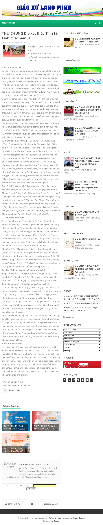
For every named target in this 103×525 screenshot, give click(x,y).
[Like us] (91, 23)
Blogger (57, 521)
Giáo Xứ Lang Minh (53, 518)
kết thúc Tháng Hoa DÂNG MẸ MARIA (82, 303)
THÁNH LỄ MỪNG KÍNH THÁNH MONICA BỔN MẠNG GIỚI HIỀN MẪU (88, 110)
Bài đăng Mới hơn (12, 504)
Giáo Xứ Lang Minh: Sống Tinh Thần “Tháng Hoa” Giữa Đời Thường (87, 131)
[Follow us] (95, 23)
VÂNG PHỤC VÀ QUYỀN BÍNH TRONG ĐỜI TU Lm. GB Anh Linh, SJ (87, 269)
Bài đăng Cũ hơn (51, 504)
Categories (9, 23)
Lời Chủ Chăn (18, 42)
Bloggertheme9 (78, 518)
